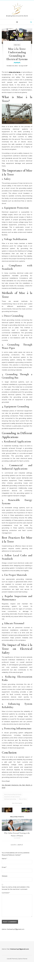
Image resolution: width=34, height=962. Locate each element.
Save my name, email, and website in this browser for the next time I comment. (15, 888)
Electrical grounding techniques (12, 794)
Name (4, 858)
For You (17, 44)
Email (4, 867)
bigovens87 (24, 65)
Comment (6, 893)
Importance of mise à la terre (12, 796)
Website (4, 876)
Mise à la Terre (23, 799)
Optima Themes (22, 958)
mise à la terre (14, 72)
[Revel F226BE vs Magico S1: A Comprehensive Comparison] (6, 810)
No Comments (17, 803)
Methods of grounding (10, 799)
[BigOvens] (17, 9)
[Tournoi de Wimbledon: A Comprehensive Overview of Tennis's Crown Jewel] (28, 810)
